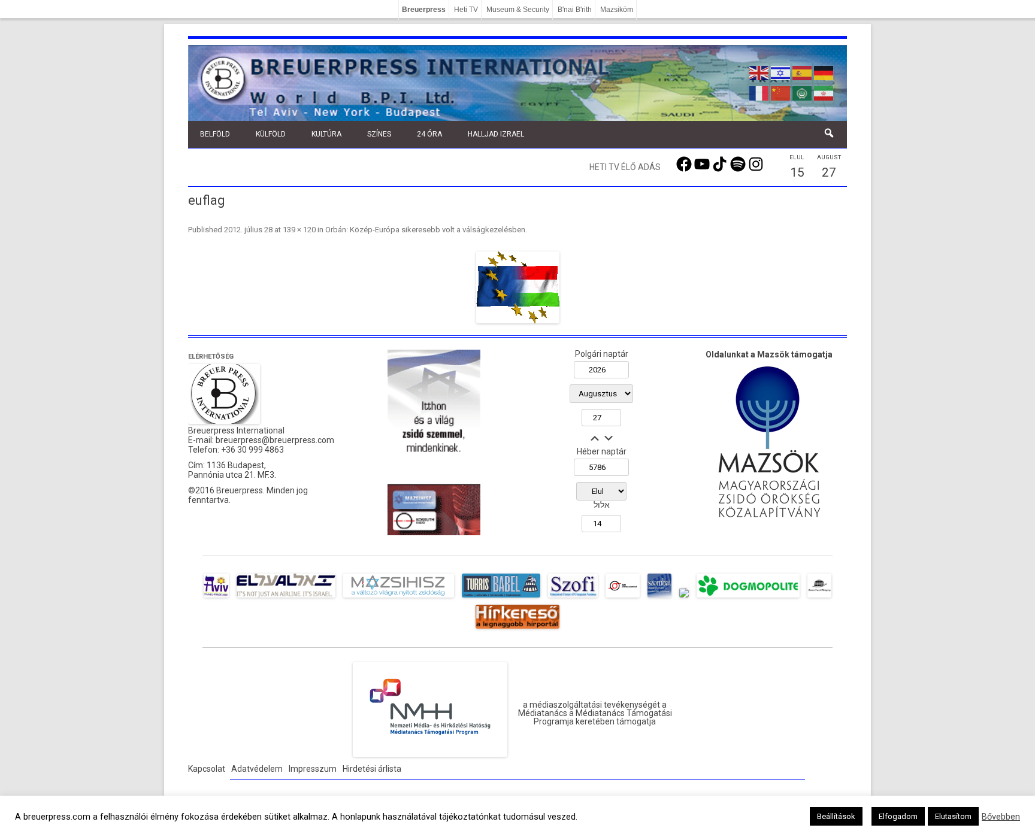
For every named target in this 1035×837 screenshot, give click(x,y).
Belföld (215, 134)
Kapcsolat (206, 769)
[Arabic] (802, 92)
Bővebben (1001, 816)
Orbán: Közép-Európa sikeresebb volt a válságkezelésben (425, 229)
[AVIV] (216, 597)
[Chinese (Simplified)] (781, 92)
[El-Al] (286, 597)
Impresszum (313, 769)
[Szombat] (659, 597)
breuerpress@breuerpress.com (275, 440)
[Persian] (824, 92)
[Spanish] (802, 72)
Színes (379, 134)
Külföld (271, 134)
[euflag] (517, 287)
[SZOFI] (573, 597)
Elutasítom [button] (953, 816)
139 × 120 (299, 229)
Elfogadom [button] (898, 816)
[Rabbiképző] (684, 597)
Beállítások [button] (836, 816)
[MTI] (623, 597)
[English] (759, 72)
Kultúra (326, 134)
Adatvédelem (257, 769)
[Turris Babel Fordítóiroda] (501, 597)
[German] (824, 72)
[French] (759, 92)
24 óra (429, 134)
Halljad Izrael (496, 134)
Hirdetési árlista (372, 769)
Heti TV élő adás (625, 167)
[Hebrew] (781, 72)
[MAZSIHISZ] (398, 597)
